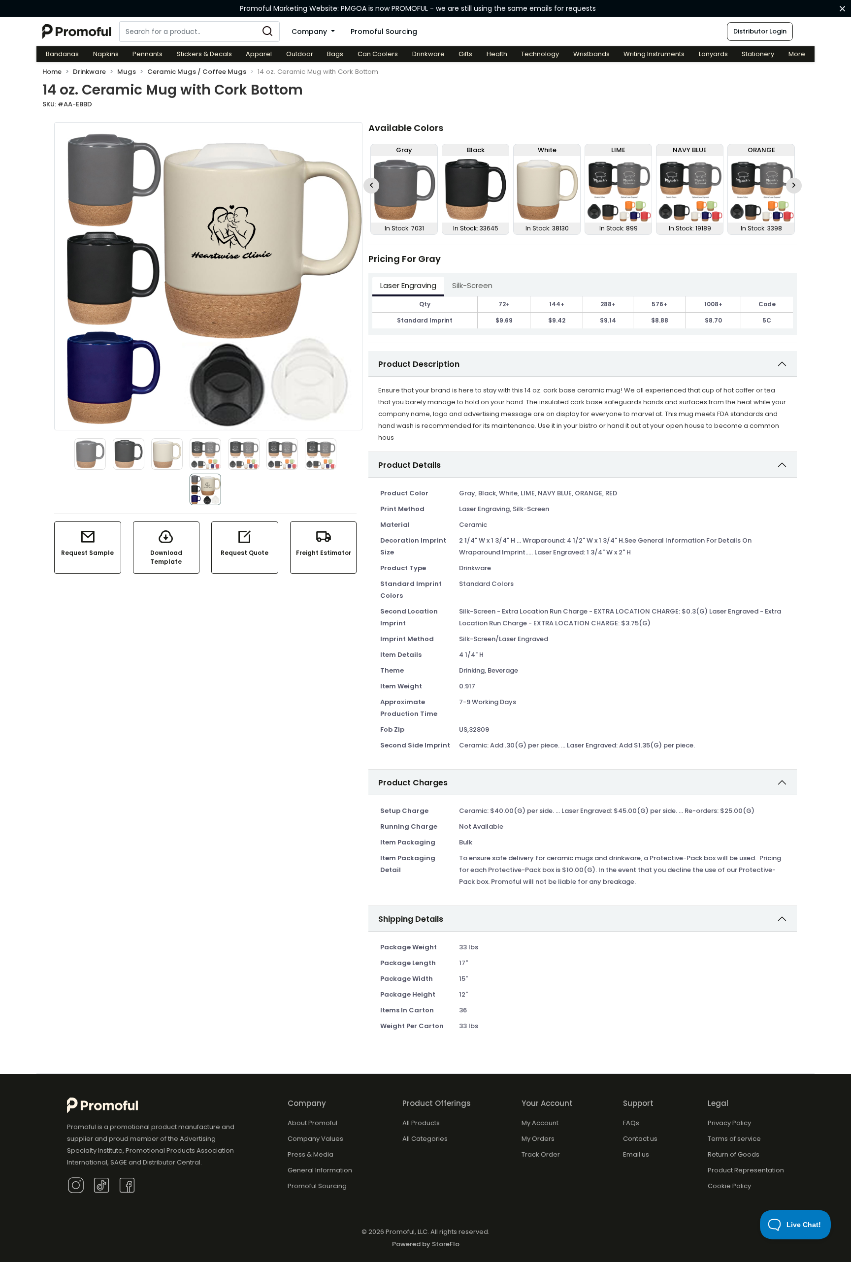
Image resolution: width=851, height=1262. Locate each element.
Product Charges (413, 782)
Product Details (409, 465)
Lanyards (713, 54)
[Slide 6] (282, 454)
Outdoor (299, 54)
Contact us (640, 1138)
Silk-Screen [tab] (472, 285)
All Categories (425, 1138)
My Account (540, 1123)
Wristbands (591, 54)
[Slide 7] (320, 454)
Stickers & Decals (204, 54)
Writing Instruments (654, 54)
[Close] (842, 8)
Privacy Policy (729, 1123)
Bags (335, 54)
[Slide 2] (128, 454)
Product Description (418, 364)
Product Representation (746, 1170)
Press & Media (310, 1154)
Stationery (758, 54)
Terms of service (734, 1138)
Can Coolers (378, 54)
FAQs (631, 1123)
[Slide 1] (90, 454)
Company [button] (310, 31)
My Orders (538, 1138)
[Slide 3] (167, 454)
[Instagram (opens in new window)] (76, 1184)
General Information (320, 1170)
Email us (636, 1154)
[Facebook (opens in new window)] (127, 1184)
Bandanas (62, 54)
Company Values (315, 1138)
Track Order (541, 1154)
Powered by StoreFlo (425, 1244)
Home (52, 71)
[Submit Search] (267, 31)
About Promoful (312, 1123)
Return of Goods (733, 1154)
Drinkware (428, 54)
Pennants (147, 54)
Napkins (106, 54)
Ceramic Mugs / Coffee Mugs (196, 71)
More (796, 54)
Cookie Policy (729, 1186)
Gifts (465, 54)
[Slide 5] (244, 454)
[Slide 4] (205, 454)
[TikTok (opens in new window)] (101, 1184)
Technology (540, 54)
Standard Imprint (425, 320)
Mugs (126, 71)
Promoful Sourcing (384, 31)
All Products (421, 1123)
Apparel (259, 54)
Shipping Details (410, 919)
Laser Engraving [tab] (408, 285)
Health (497, 54)
